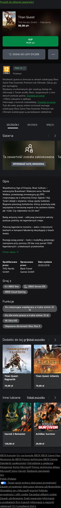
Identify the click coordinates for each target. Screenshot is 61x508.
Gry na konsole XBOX (28, 455)
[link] (17, 367)
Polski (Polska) (8, 478)
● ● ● (53, 54)
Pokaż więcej (9, 251)
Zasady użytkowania (11, 498)
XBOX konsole (8, 455)
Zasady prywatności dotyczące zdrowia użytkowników (30, 486)
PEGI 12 (18, 68)
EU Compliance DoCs (24, 506)
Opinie (54, 459)
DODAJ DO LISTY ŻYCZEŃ (26, 54)
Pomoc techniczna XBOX (36, 459)
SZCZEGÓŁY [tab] (13, 124)
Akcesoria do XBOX (11, 459)
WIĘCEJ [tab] (50, 124)
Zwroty (22, 471)
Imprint (34, 490)
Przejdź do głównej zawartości (17, 2)
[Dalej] (55, 136)
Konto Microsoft (22, 467)
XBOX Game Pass (50, 455)
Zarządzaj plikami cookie (43, 494)
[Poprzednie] (48, 136)
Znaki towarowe (33, 498)
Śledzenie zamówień (38, 471)
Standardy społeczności (13, 463)
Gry (2, 474)
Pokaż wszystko (36, 339)
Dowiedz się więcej (36, 95)
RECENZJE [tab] (32, 124)
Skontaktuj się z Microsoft (14, 490)
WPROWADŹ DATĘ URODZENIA (28, 164)
